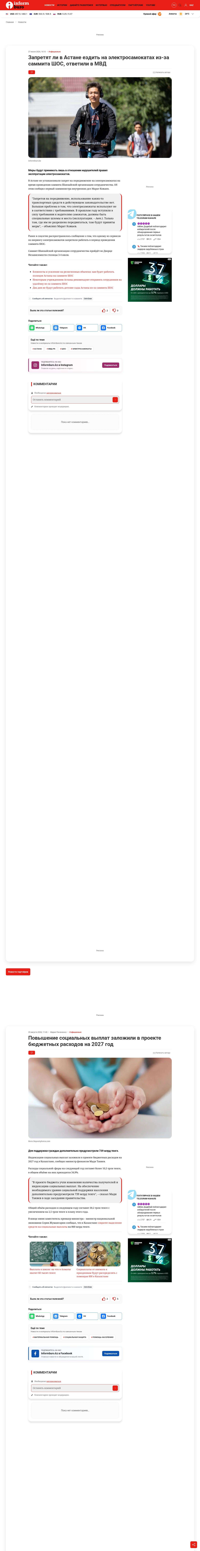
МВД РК (51, 349)
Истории (62, 5)
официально (55, 52)
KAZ (192, 5)
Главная (10, 22)
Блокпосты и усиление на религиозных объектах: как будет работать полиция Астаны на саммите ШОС (73, 273)
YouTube (150, 5)
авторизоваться (54, 393)
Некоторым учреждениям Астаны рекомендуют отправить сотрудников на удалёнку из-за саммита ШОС (77, 281)
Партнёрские (135, 5)
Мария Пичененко (58, 1032)
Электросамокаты (82, 349)
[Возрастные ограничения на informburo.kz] (174, 5)
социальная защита (75, 1337)
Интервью (101, 5)
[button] (181, 14)
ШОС (64, 349)
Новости (49, 5)
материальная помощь (46, 1337)
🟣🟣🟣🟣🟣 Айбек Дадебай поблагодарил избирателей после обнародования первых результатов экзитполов (151, 229)
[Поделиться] (193, 1544)
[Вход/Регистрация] (185, 5)
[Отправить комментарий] (115, 399)
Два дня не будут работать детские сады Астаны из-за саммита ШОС (73, 287)
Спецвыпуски (117, 5)
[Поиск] (179, 5)
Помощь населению (103, 1337)
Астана (38, 349)
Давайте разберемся (81, 5)
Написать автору (162, 72)
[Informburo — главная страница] (18, 5)
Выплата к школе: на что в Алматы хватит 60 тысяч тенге (50, 1271)
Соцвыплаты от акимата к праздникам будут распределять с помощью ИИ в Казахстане (97, 1273)
